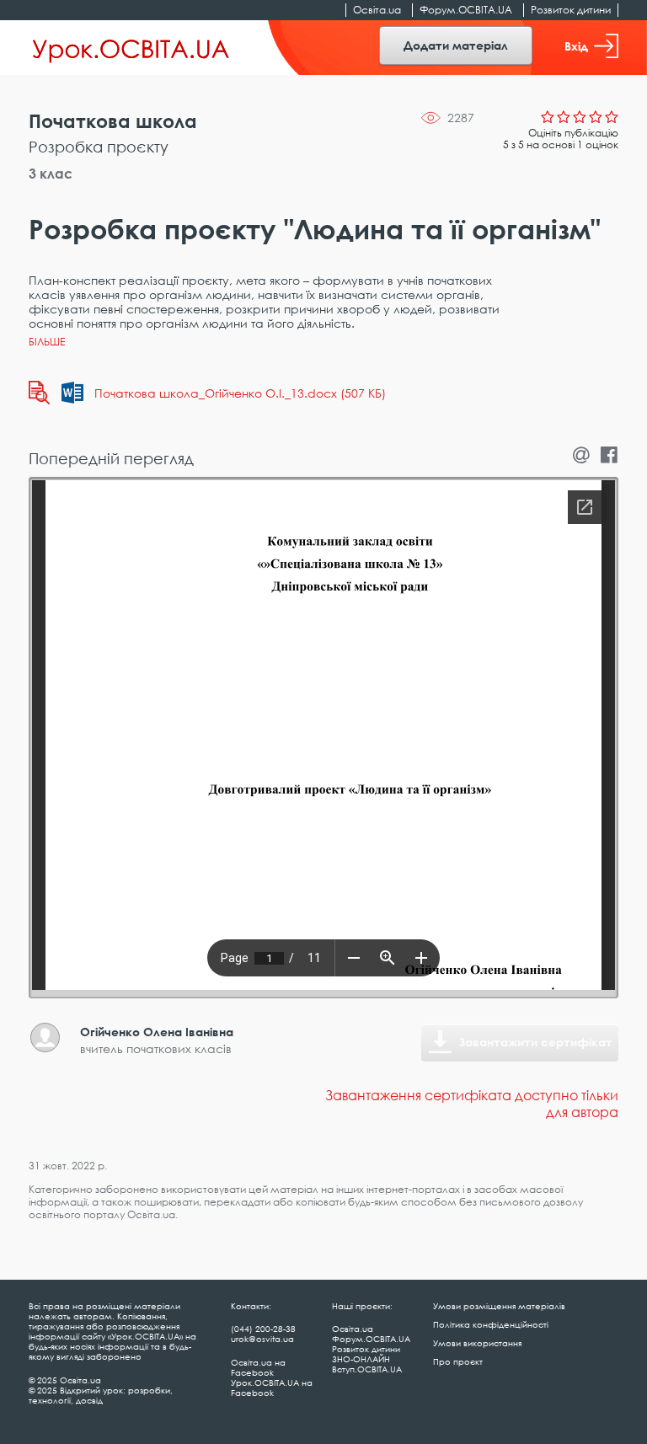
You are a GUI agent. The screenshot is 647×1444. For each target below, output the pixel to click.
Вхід (576, 46)
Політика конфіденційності (490, 1324)
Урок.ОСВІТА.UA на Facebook (272, 1387)
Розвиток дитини (571, 9)
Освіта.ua (377, 9)
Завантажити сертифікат (535, 1042)
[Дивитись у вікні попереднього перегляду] (39, 392)
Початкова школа (113, 121)
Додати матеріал (456, 45)
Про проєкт (458, 1361)
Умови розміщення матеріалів (499, 1306)
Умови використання (477, 1343)
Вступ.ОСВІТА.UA (367, 1369)
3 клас (50, 173)
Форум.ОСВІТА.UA (466, 9)
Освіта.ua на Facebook (258, 1367)
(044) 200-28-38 (263, 1329)
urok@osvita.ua (262, 1339)
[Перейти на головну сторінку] (131, 48)
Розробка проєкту (98, 146)
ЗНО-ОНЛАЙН (361, 1359)
